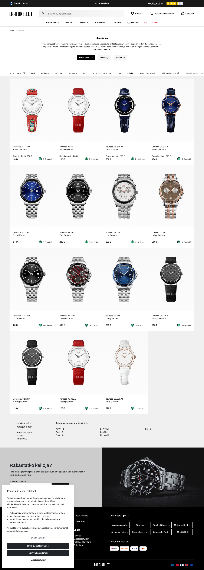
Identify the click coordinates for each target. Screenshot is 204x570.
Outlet (155, 22)
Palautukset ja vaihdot (141, 532)
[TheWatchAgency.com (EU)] (191, 565)
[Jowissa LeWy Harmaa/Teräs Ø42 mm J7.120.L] (78, 279)
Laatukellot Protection (162, 532)
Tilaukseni (140, 525)
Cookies (77, 536)
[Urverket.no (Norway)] (187, 565)
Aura (58, 432)
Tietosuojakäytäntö (82, 542)
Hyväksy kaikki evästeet (38, 546)
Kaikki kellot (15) (86, 58)
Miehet (68, 22)
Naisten (20, 439)
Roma (103, 435)
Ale (145, 22)
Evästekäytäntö (38, 538)
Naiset (83, 22)
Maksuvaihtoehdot (182, 525)
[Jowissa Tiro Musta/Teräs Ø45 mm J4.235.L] (78, 196)
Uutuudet (117, 22)
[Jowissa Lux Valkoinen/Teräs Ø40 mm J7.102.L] (125, 196)
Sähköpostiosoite (18, 482)
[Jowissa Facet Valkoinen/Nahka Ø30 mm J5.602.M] (78, 362)
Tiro (146, 429)
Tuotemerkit (51, 22)
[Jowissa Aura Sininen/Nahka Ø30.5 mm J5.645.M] (125, 110)
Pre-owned (100, 22)
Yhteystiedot (79, 521)
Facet (58, 435)
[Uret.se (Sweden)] (172, 565)
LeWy (103, 429)
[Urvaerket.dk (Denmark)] (177, 565)
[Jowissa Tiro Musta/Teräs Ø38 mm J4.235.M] (32, 279)
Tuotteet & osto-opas (162, 525)
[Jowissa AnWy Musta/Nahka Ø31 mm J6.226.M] (32, 362)
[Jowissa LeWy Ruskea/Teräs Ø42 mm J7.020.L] (171, 196)
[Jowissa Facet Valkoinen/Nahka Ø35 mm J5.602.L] (78, 110)
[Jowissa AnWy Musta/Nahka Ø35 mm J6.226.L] (171, 279)
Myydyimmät (133, 22)
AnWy (58, 429)
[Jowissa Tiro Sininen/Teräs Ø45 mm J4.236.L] (32, 196)
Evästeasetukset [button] (81, 539)
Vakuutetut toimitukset (120, 532)
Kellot (12, 30)
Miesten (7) (104, 58)
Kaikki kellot (22, 432)
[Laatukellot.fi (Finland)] (182, 565)
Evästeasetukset (38, 560)
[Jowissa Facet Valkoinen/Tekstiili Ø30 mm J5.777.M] (32, 110)
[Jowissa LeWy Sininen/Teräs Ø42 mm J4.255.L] (125, 279)
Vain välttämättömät (38, 553)
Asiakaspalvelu (119, 525)
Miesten (20, 436)
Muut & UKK (182, 532)
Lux (102, 432)
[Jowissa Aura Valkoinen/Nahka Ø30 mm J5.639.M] (125, 362)
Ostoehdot (78, 545)
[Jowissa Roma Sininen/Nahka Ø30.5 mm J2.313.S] (171, 110)
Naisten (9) (120, 58)
